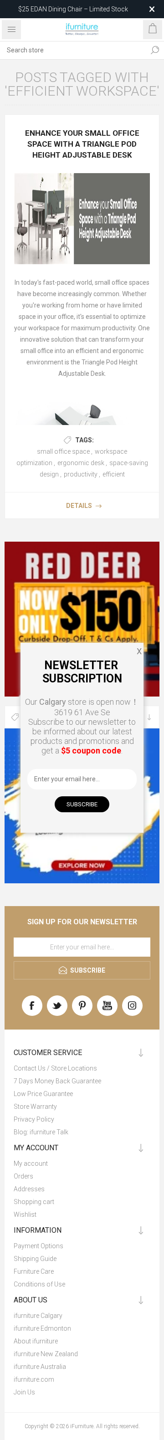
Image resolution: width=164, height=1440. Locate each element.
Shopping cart (34, 1201)
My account (31, 1163)
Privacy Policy (34, 1119)
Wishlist (25, 1214)
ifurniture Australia (40, 1366)
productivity (80, 474)
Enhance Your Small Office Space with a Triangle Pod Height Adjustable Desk (82, 143)
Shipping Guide (35, 1258)
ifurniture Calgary (38, 1315)
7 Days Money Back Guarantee (57, 1081)
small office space (63, 451)
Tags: (84, 440)
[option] (82, 619)
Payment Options (38, 1246)
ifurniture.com (34, 1379)
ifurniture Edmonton (42, 1328)
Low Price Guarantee (43, 1093)
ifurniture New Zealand (46, 1354)
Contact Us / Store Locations (55, 1068)
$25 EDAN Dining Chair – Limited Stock (73, 9)
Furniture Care (34, 1271)
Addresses (29, 1189)
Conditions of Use (39, 1284)
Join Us (24, 1392)
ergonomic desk (80, 462)
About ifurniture (36, 1341)
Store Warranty (35, 1106)
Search (155, 50)
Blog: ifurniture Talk (41, 1132)
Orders (23, 1176)
